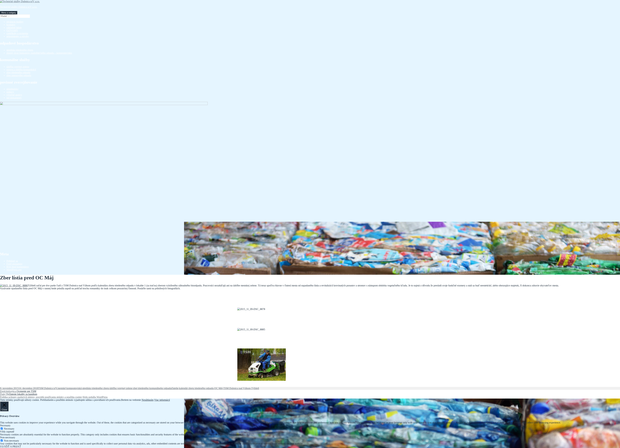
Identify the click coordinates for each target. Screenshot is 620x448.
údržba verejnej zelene (17, 66)
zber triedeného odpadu (18, 72)
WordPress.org (13, 269)
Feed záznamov (14, 263)
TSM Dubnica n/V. (48, 388)
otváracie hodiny (14, 21)
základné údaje (14, 27)
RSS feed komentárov (17, 266)
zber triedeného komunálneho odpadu (152, 388)
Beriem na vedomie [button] (131, 400)
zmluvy (10, 92)
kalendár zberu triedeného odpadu (196, 388)
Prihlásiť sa (12, 261)
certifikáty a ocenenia (17, 33)
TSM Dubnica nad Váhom (237, 388)
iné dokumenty (14, 97)
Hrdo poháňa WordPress (95, 397)
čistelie (174, 388)
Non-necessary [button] (7, 437)
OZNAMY (12, 30)
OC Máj (218, 388)
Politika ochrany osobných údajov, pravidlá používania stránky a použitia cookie (41, 397)
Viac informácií (162, 400)
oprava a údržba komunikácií (21, 69)
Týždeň (255, 388)
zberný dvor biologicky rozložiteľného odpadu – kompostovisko (39, 53)
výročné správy (14, 94)
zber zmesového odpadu (18, 75)
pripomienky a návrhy (17, 36)
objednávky (12, 89)
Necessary (9, 428)
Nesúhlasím (148, 400)
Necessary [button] (5, 425)
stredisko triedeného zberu (19, 50)
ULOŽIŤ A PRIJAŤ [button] (10, 446)
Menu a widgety (8, 12)
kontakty (10, 24)
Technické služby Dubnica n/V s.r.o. (18, 6)
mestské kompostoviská (70, 388)
